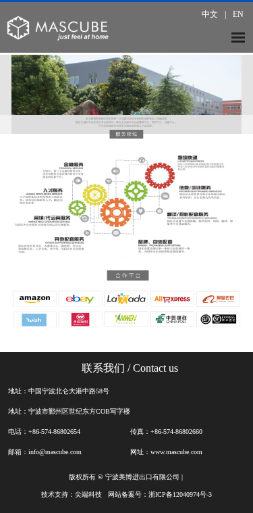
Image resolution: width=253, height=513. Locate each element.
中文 (210, 14)
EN (238, 14)
